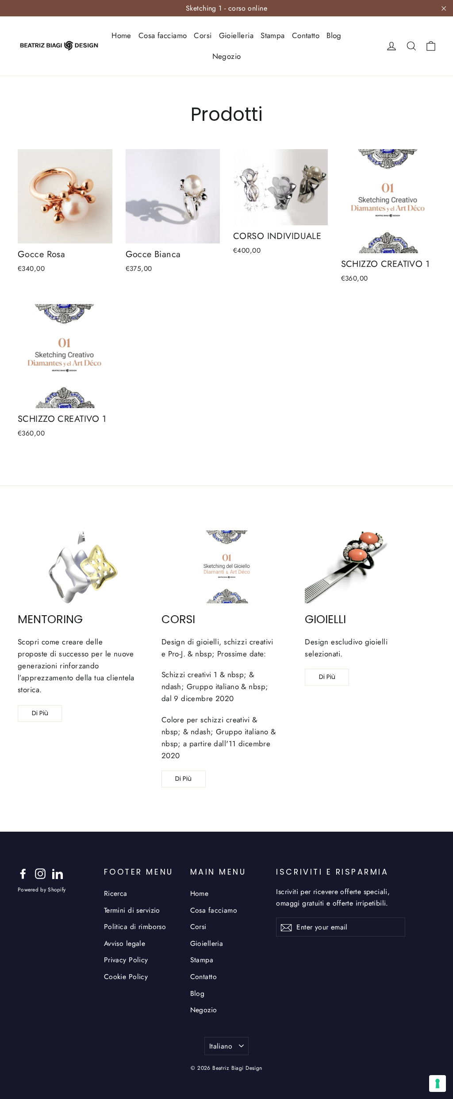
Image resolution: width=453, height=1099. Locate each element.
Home (121, 35)
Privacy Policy (126, 960)
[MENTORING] (83, 567)
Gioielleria (236, 35)
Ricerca (115, 893)
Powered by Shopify (41, 890)
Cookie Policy (126, 977)
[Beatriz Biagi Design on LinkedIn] (57, 873)
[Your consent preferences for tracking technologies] (437, 1083)
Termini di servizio (132, 910)
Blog (334, 35)
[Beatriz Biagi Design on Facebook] (23, 873)
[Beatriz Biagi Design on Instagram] (40, 873)
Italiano (220, 1046)
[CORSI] (226, 567)
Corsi (202, 35)
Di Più (40, 713)
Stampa (273, 35)
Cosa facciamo (162, 35)
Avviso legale (125, 943)
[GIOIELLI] (370, 567)
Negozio (226, 56)
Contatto (305, 35)
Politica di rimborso (135, 927)
